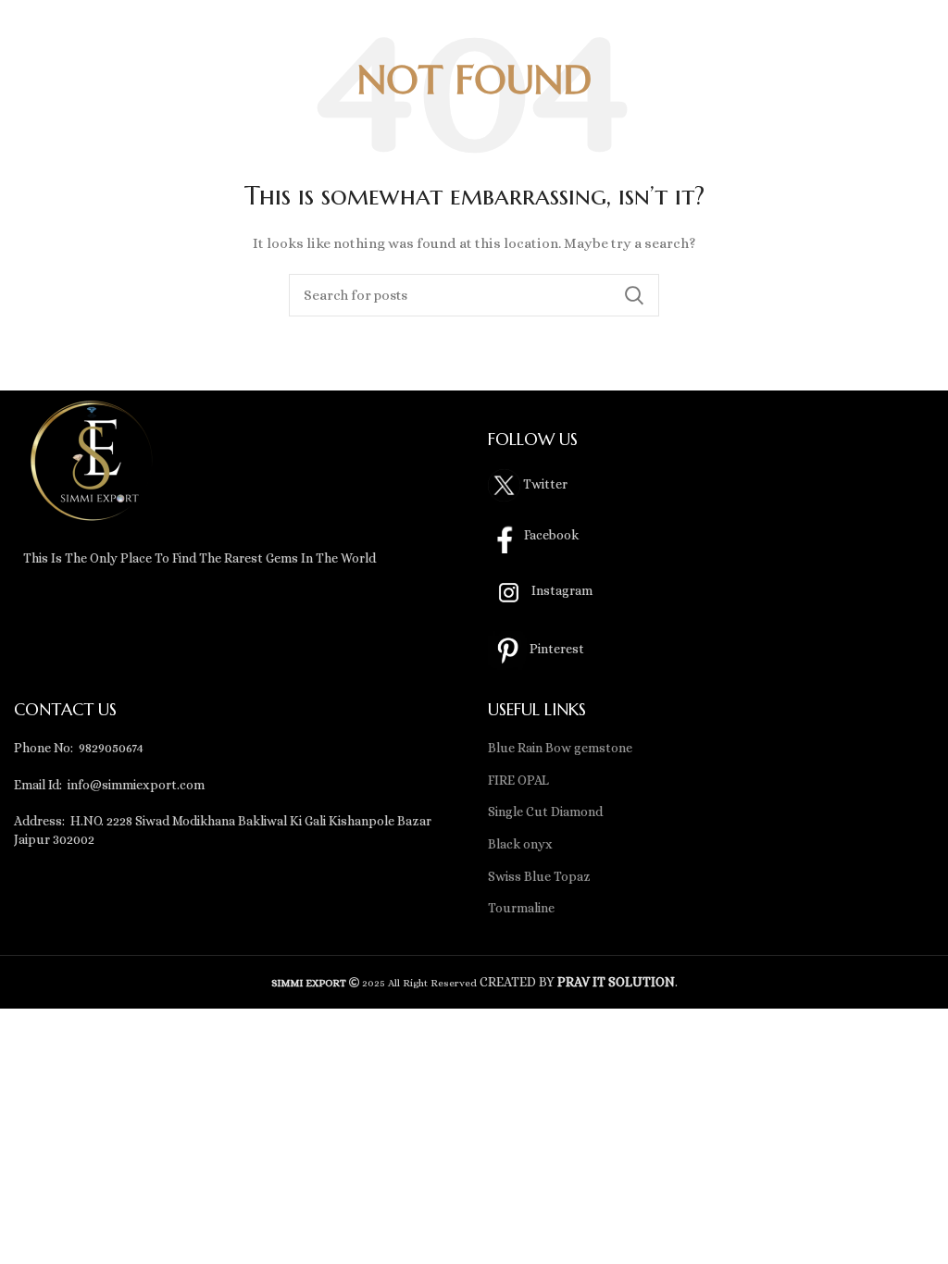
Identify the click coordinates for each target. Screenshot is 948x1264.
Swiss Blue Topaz (539, 876)
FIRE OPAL (518, 780)
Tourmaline (521, 907)
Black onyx (520, 843)
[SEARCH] (634, 295)
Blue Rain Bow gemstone (560, 747)
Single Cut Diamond (545, 811)
